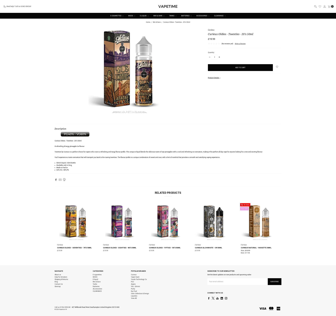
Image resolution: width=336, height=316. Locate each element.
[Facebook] (56, 179)
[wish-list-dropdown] (277, 66)
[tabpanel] (76, 229)
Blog (56, 282)
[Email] (60, 179)
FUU (132, 282)
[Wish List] (320, 6)
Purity (133, 289)
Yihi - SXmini (135, 286)
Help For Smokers (61, 277)
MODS (130, 16)
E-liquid (143, 16)
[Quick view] (93, 205)
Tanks (172, 16)
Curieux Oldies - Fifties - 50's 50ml (164, 248)
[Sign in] (324, 6)
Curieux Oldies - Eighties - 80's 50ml (119, 248)
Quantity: (211, 52)
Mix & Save (158, 16)
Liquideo (134, 296)
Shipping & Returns (61, 279)
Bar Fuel (134, 291)
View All (134, 298)
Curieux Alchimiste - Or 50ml (208, 248)
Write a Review (240, 44)
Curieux (133, 275)
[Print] (64, 179)
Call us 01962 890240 (62, 307)
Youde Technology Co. (139, 279)
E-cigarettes (116, 16)
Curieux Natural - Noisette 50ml (256, 248)
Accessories (202, 16)
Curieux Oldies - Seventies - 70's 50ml (74, 248)
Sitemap (58, 286)
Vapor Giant (135, 277)
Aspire (133, 284)
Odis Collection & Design (140, 293)
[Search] (315, 6)
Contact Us (59, 284)
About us (58, 275)
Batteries (185, 16)
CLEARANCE (219, 16)
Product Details (213, 78)
